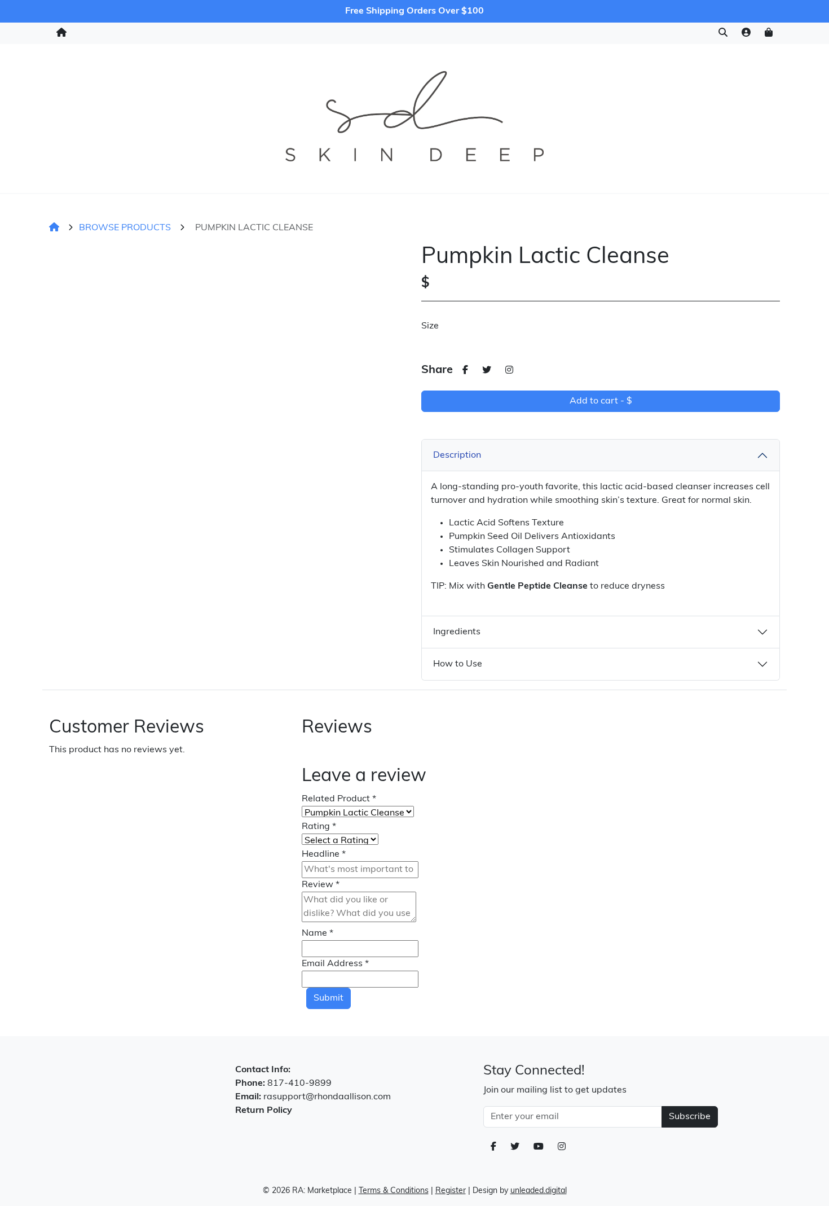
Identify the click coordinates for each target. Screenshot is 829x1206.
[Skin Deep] (414, 116)
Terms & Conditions (394, 1191)
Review (320, 884)
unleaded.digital (538, 1191)
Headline (324, 854)
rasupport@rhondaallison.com (327, 1097)
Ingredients (456, 632)
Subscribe (690, 1116)
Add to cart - (601, 401)
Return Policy (263, 1110)
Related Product (339, 799)
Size (430, 326)
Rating (319, 826)
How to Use (457, 664)
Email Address (335, 963)
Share (437, 370)
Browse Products (125, 228)
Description (457, 455)
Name (317, 933)
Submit (328, 998)
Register (450, 1191)
